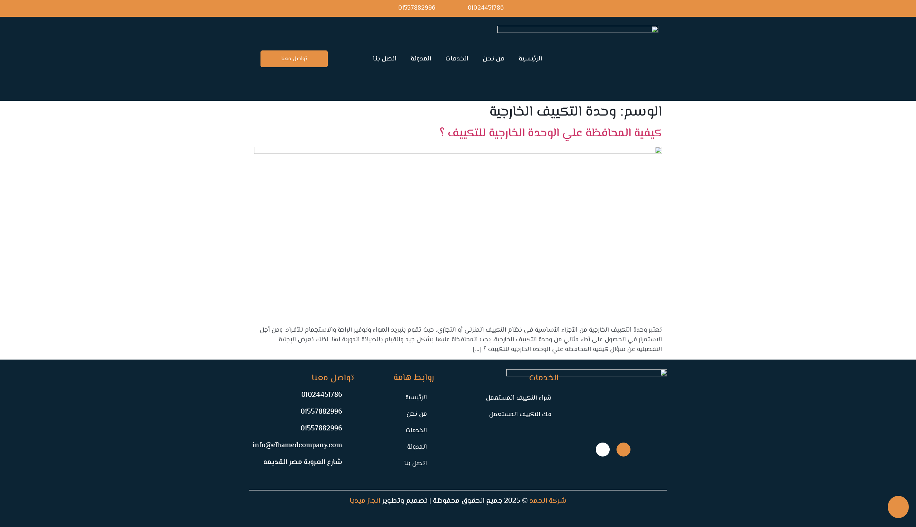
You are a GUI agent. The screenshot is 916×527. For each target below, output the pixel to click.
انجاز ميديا (365, 501)
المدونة (421, 59)
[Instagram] (603, 450)
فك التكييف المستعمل (520, 415)
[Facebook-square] (623, 450)
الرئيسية (530, 59)
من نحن (494, 59)
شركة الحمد (548, 501)
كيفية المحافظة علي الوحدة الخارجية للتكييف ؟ (550, 133)
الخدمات (456, 59)
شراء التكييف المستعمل (518, 398)
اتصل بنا (384, 59)
